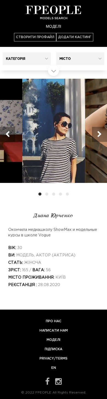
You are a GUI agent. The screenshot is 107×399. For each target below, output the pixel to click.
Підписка (53, 349)
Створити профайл (35, 37)
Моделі (53, 26)
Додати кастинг (74, 37)
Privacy (47, 358)
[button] (27, 58)
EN (53, 367)
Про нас (53, 321)
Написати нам (54, 330)
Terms (61, 358)
